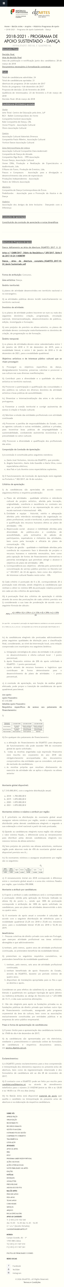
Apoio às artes (12, 1149)
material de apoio (48, 1096)
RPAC (8, 1152)
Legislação (11, 1142)
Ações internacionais (15, 1165)
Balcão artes (12, 1191)
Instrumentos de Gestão (16, 1133)
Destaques (11, 1178)
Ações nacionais (13, 1162)
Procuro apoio (12, 1194)
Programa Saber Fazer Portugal (19, 1158)
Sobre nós (10, 1113)
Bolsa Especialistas (14, 1213)
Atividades (11, 1145)
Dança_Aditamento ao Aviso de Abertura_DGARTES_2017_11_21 (31, 247)
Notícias (10, 1174)
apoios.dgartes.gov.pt (16, 1047)
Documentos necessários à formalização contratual (26, 66)
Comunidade (11, 1204)
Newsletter (11, 1181)
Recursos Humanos (14, 1126)
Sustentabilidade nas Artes (17, 1168)
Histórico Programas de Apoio (46, 26)
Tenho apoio (11, 1200)
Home (7, 26)
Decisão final (8, 54)
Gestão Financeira (14, 1129)
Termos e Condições (32, 1282)
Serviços (10, 1207)
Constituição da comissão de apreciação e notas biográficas (30, 222)
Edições (10, 1171)
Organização (12, 1120)
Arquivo (28, 26)
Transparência (12, 1139)
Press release (12, 1184)
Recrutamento (12, 1123)
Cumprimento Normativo (16, 1136)
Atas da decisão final (12, 57)
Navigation (3, 3)
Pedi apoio (11, 1197)
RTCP (8, 1155)
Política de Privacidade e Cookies (20, 1253)
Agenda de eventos (14, 1187)
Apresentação (12, 1116)
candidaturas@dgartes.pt (14, 1084)
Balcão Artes (17, 26)
